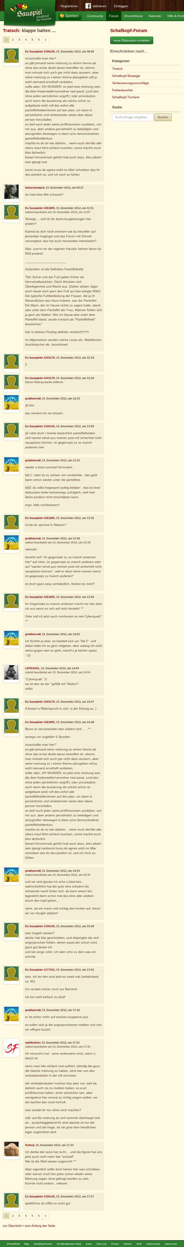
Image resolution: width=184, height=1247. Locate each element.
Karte (89, 1244)
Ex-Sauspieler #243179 (40, 357)
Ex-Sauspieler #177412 (40, 969)
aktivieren (99, 6)
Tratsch (11, 30)
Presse (115, 1244)
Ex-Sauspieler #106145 (40, 51)
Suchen (163, 117)
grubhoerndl (33, 398)
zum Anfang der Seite (40, 1225)
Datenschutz (153, 1244)
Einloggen (121, 6)
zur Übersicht (12, 1225)
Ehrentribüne (133, 16)
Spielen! (71, 16)
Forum (113, 16)
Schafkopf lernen (43, 1244)
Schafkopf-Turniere (125, 97)
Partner (128, 1244)
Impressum (171, 1244)
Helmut (29, 1145)
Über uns (101, 1244)
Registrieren (69, 6)
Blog (26, 1244)
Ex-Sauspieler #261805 (40, 208)
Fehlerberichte (122, 90)
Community (95, 16)
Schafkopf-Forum (128, 30)
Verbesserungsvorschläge (130, 83)
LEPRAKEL (32, 668)
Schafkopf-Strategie (126, 76)
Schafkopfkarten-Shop (69, 1244)
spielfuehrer (32, 1042)
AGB (139, 1244)
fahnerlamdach (34, 187)
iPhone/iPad (13, 1244)
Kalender (155, 16)
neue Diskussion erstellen (132, 40)
